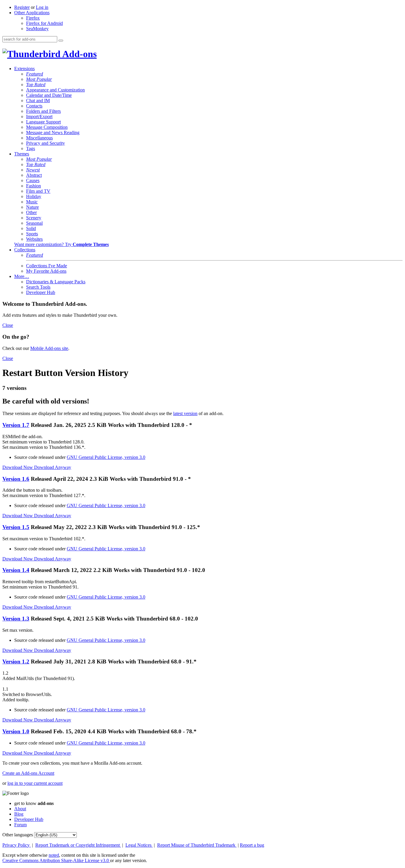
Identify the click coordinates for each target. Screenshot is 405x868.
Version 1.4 (15, 570)
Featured (34, 73)
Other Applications (32, 12)
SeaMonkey (37, 28)
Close (7, 325)
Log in (42, 7)
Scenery (33, 217)
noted (54, 855)
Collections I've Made (46, 265)
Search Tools (38, 287)
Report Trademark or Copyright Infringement (78, 845)
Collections (24, 249)
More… (21, 276)
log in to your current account (35, 783)
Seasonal (34, 223)
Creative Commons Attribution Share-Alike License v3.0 (56, 860)
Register (22, 7)
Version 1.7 (15, 425)
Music (32, 201)
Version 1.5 (15, 527)
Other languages (17, 834)
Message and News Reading (52, 132)
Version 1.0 (15, 731)
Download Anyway (52, 467)
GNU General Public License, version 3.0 (106, 457)
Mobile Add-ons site (49, 348)
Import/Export (39, 116)
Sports (32, 233)
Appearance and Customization (55, 89)
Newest (33, 169)
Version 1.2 (15, 661)
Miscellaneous (39, 137)
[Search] (60, 40)
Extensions (24, 68)
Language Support (43, 121)
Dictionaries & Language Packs (55, 281)
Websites (34, 239)
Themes (21, 153)
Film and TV (38, 191)
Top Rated (35, 84)
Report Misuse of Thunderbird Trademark (197, 845)
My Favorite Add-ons (46, 271)
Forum (20, 824)
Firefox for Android (44, 23)
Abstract (34, 175)
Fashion (33, 185)
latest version (185, 413)
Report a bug (252, 845)
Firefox (33, 17)
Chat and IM (38, 100)
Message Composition (47, 127)
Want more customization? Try (61, 244)
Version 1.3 (15, 618)
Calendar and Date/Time (49, 95)
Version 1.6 (15, 479)
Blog (18, 813)
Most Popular (39, 79)
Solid (31, 228)
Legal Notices (139, 845)
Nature (32, 207)
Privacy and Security (45, 143)
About (20, 808)
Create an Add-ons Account (28, 773)
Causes (32, 180)
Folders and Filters (43, 111)
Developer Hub (40, 292)
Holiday (33, 196)
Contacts (34, 105)
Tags (30, 148)
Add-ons (78, 54)
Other (31, 212)
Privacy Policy (16, 845)
